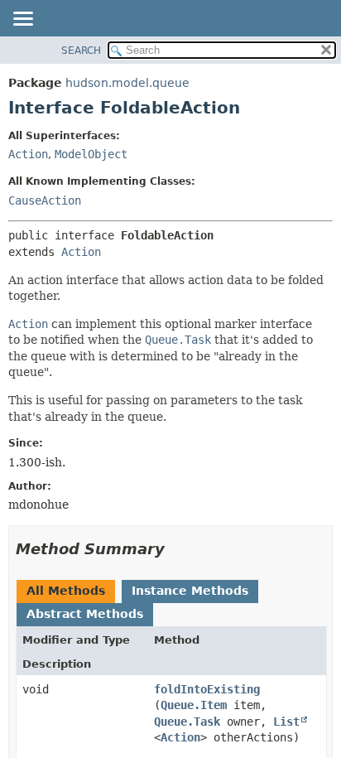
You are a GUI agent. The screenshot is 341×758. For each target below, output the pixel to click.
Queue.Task (187, 721)
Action (28, 154)
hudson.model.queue (127, 82)
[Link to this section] (176, 549)
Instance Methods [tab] (190, 590)
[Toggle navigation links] (22, 19)
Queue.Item (194, 705)
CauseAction (44, 200)
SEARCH (81, 50)
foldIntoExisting (207, 689)
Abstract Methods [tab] (84, 613)
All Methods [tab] (65, 590)
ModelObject (91, 154)
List (286, 721)
